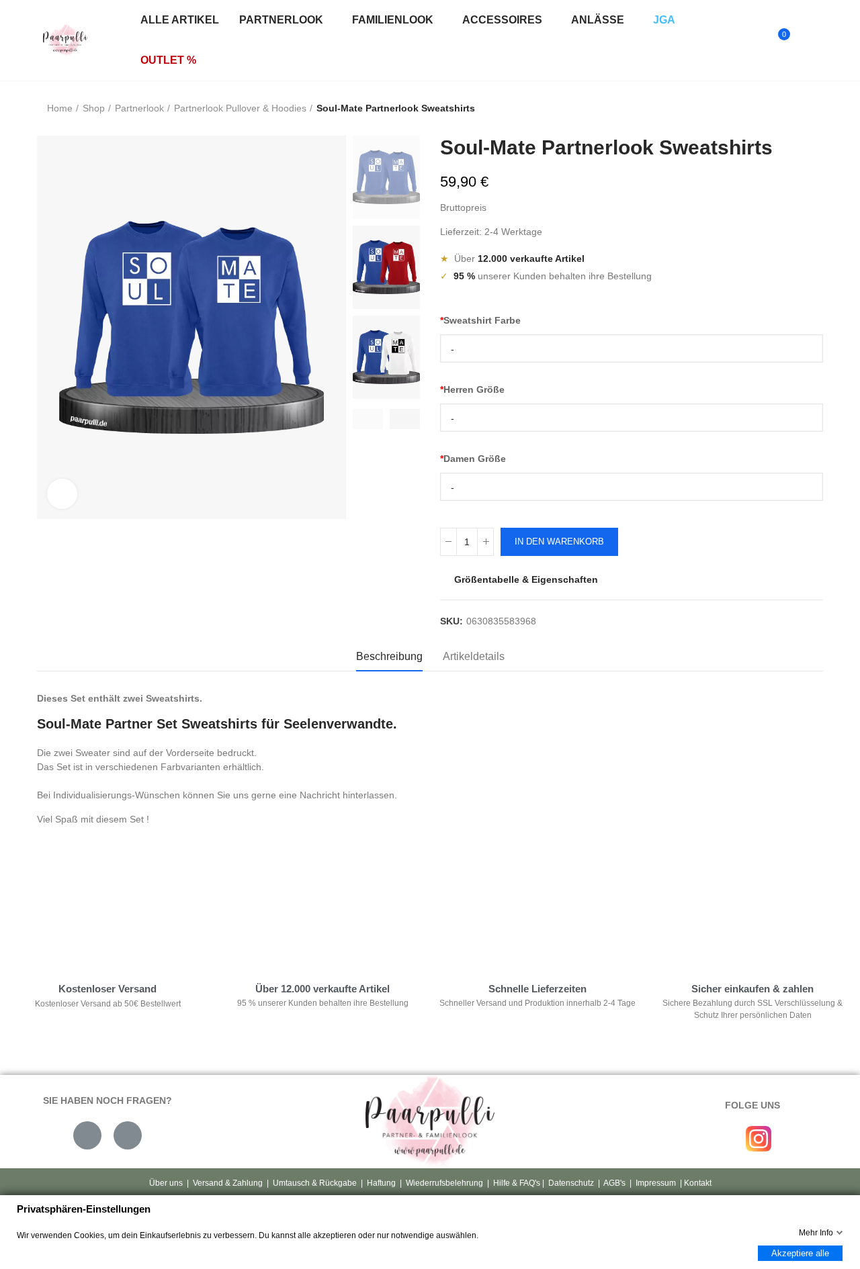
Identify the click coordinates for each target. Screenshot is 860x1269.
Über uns (166, 1183)
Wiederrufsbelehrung (444, 1183)
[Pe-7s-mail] (87, 1135)
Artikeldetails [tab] (474, 656)
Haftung (381, 1183)
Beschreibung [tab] (389, 656)
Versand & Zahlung (228, 1183)
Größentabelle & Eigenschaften (526, 579)
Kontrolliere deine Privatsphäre (108, 910)
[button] (368, 419)
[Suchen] (751, 40)
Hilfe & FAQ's (516, 1183)
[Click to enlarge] (62, 494)
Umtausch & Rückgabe (315, 1183)
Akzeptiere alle (800, 1253)
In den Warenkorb (559, 541)
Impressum (656, 1183)
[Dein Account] (807, 40)
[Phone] (128, 1135)
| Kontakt (695, 1183)
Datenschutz (571, 1183)
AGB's (614, 1183)
